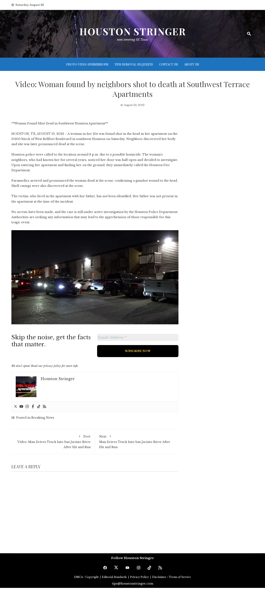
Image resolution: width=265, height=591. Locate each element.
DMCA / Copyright (86, 577)
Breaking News (42, 418)
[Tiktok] (39, 407)
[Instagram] (27, 407)
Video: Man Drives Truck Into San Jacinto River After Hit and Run (54, 442)
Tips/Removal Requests (133, 64)
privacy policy (52, 366)
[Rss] (44, 407)
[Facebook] (33, 407)
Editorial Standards (114, 577)
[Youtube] (21, 407)
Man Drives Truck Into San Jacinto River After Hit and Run (134, 442)
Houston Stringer (132, 31)
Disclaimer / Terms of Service (171, 577)
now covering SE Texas (132, 39)
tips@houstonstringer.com (132, 583)
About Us (191, 64)
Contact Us (168, 64)
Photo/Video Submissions (87, 64)
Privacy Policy (139, 577)
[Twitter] (15, 407)
